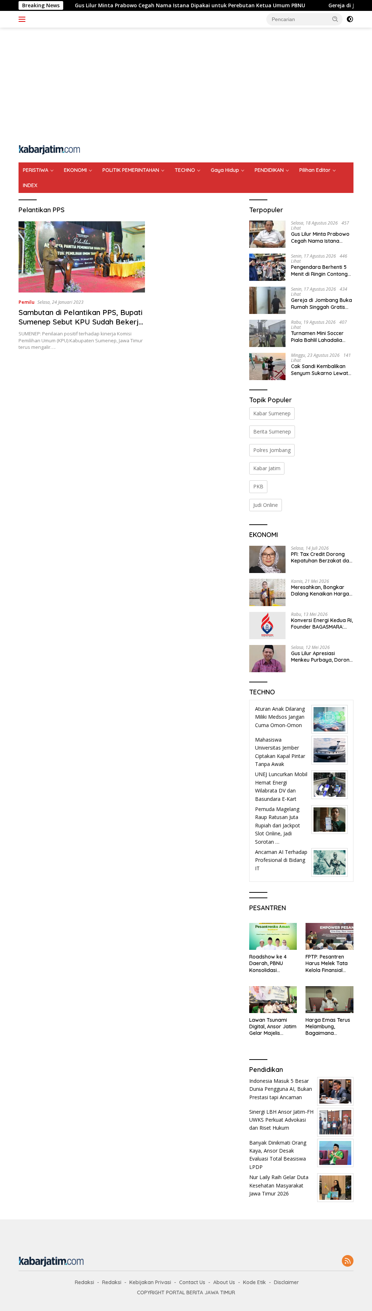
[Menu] (23, 19)
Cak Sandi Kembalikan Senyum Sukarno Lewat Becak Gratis (319, 369)
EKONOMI (75, 170)
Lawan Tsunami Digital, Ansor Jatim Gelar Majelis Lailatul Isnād (272, 1027)
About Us (224, 1282)
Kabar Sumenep (272, 413)
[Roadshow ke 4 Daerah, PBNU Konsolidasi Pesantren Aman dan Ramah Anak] (273, 936)
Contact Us (192, 1282)
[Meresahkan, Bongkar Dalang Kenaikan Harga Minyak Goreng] (267, 592)
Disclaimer (286, 1282)
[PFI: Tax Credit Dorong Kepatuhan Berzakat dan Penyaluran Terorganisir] (267, 559)
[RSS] (347, 1261)
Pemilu (27, 302)
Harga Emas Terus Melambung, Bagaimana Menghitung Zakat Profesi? (328, 1027)
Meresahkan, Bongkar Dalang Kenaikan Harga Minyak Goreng (320, 590)
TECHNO (185, 170)
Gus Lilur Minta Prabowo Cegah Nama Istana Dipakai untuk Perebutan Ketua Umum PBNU (161, 5)
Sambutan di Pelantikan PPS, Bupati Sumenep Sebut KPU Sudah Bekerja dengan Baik (81, 322)
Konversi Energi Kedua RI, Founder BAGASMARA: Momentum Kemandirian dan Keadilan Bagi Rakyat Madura (322, 623)
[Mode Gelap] (349, 19)
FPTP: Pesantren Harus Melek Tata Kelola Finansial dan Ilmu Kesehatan (327, 963)
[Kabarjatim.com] (49, 148)
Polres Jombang (272, 450)
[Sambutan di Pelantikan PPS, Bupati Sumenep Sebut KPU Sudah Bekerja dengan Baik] (82, 257)
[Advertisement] (186, 86)
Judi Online (265, 504)
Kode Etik (254, 1282)
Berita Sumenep (272, 431)
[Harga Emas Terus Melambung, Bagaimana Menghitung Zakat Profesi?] (329, 999)
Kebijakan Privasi (150, 1282)
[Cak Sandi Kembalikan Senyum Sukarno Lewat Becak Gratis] (267, 366)
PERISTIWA (35, 170)
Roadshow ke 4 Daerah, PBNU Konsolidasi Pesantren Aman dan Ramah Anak (270, 963)
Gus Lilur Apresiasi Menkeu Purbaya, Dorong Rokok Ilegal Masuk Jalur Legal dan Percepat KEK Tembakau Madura (322, 656)
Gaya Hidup (225, 170)
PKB (258, 486)
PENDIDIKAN (269, 170)
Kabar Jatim (266, 468)
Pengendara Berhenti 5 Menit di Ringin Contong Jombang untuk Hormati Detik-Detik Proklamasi (321, 270)
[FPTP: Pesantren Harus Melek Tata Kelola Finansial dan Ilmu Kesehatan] (329, 936)
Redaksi (84, 1282)
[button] (335, 19)
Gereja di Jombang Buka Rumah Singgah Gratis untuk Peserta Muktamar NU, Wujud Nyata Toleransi (321, 303)
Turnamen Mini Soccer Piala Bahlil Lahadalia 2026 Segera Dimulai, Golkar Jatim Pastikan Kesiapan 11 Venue (318, 336)
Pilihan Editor (315, 170)
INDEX (30, 185)
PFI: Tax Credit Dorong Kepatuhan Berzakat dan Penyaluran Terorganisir (321, 557)
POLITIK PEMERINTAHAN (130, 170)
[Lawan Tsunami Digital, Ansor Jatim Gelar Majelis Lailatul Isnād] (273, 999)
